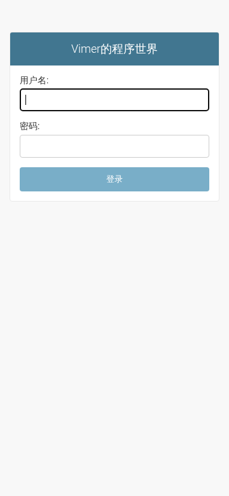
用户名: (34, 80)
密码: (29, 126)
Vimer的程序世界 (114, 48)
